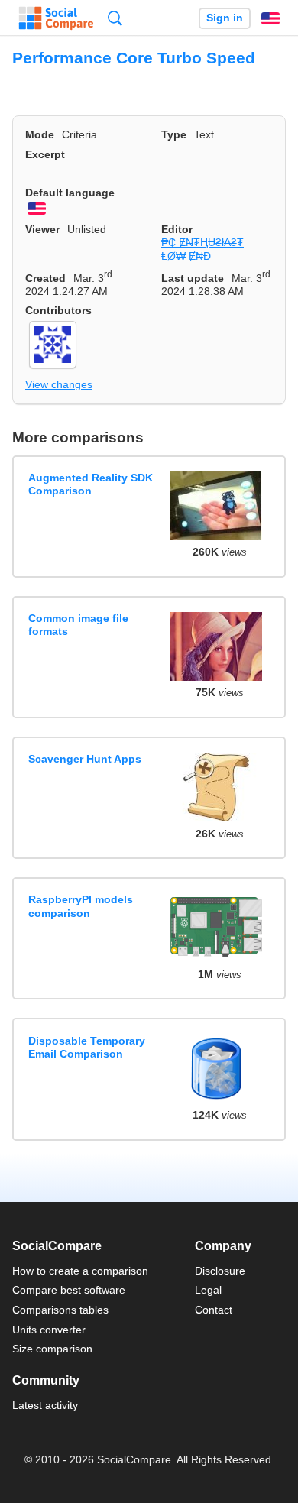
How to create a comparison (80, 1271)
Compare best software (68, 1290)
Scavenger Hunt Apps (84, 759)
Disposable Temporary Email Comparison (86, 1047)
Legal (208, 1290)
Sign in (224, 18)
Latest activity (45, 1405)
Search (115, 18)
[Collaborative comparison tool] (56, 18)
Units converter (49, 1329)
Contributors (58, 310)
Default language (70, 192)
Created (45, 278)
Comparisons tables (60, 1310)
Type (173, 134)
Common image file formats (78, 624)
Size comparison (52, 1349)
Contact (213, 1310)
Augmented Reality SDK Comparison (90, 484)
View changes (58, 384)
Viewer (42, 229)
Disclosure (220, 1271)
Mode (39, 134)
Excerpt (45, 154)
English (270, 18)
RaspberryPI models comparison (80, 905)
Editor (177, 229)
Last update (192, 278)
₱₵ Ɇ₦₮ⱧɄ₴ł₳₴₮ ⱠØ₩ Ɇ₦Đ (202, 248)
